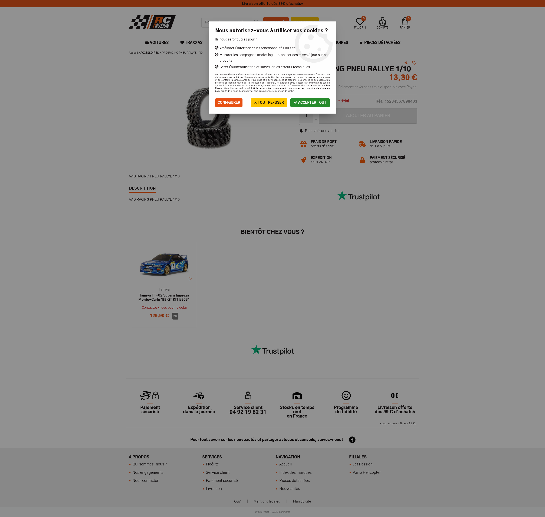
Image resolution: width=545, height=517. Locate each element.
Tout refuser (270, 102)
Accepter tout (311, 102)
